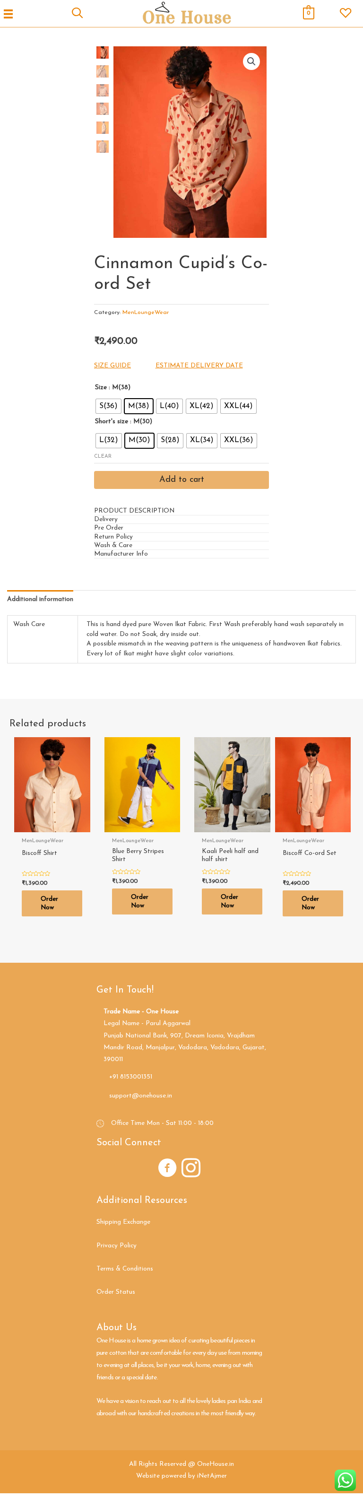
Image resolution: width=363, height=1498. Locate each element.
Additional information (40, 599)
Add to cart (181, 480)
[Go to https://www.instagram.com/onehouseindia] (191, 1169)
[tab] (181, 511)
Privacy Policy (116, 1246)
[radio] (108, 406)
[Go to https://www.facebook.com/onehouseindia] (167, 1169)
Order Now (49, 903)
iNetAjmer (212, 1476)
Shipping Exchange (123, 1222)
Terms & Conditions (124, 1269)
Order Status (115, 1292)
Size (101, 387)
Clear (103, 456)
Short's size (111, 421)
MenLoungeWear (145, 312)
